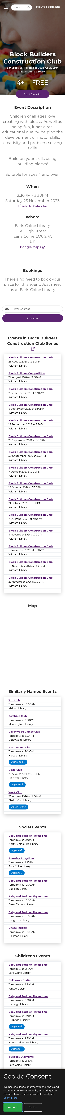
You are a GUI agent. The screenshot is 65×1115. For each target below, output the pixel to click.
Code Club (15, 769)
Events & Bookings (48, 7)
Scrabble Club (17, 716)
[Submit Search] (29, 7)
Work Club (15, 792)
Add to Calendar (34, 206)
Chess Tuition (17, 927)
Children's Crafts (19, 980)
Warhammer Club (19, 747)
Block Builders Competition (26, 373)
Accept (13, 1107)
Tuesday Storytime (21, 858)
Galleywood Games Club (24, 731)
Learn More (10, 1097)
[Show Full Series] (33, 348)
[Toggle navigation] (5, 7)
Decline (33, 1107)
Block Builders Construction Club (30, 357)
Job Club (14, 700)
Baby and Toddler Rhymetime (28, 835)
